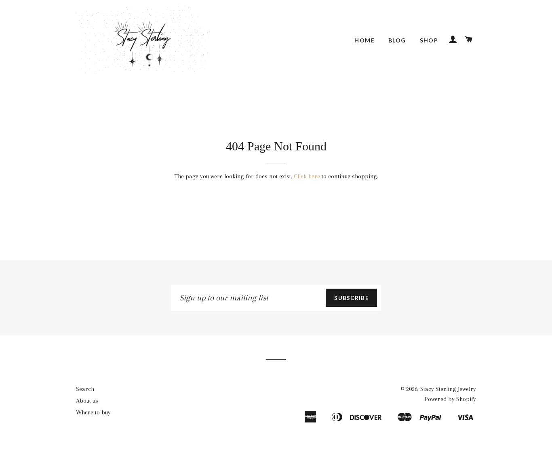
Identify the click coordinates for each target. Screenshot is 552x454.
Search (85, 389)
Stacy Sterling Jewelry (448, 389)
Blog (397, 40)
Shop (429, 40)
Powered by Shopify (450, 399)
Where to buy (93, 412)
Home (364, 40)
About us (87, 400)
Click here (307, 176)
